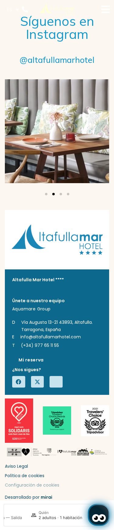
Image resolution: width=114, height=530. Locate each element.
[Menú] (105, 9)
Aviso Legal (16, 466)
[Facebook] (19, 382)
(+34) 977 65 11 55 (40, 345)
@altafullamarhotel (57, 60)
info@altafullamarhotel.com (50, 337)
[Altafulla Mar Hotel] (57, 9)
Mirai (46, 497)
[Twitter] (38, 382)
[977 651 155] (25, 9)
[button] (46, 194)
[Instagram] (57, 382)
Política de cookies (24, 476)
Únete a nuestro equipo (38, 301)
